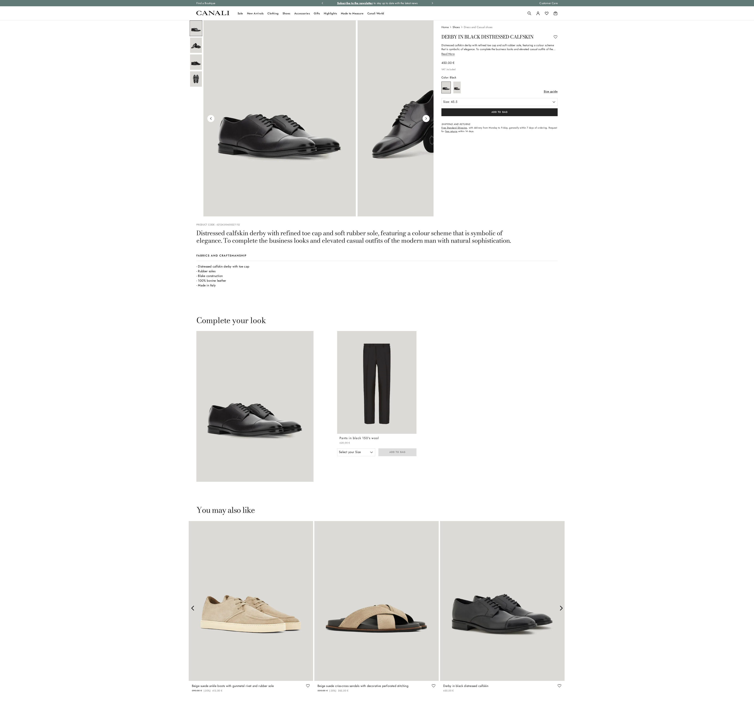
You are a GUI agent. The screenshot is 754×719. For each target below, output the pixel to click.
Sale (240, 13)
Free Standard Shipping (454, 128)
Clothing (272, 13)
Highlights (330, 13)
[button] (529, 13)
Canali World (375, 13)
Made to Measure (352, 13)
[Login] (538, 13)
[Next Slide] (561, 608)
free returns (451, 131)
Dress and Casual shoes (478, 27)
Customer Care (548, 3)
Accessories (302, 13)
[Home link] (447, 27)
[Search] (529, 13)
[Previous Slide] (192, 608)
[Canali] (212, 14)
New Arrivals (255, 13)
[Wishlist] (547, 13)
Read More (448, 54)
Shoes (286, 13)
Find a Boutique (205, 3)
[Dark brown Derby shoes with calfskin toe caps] (457, 87)
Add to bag (397, 452)
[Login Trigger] (538, 13)
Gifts (317, 13)
